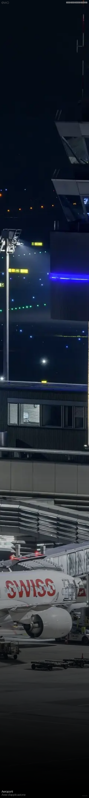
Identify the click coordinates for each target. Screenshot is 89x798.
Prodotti (68, 2)
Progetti (72, 2)
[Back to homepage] (5, 3)
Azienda (82, 2)
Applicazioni (78, 2)
